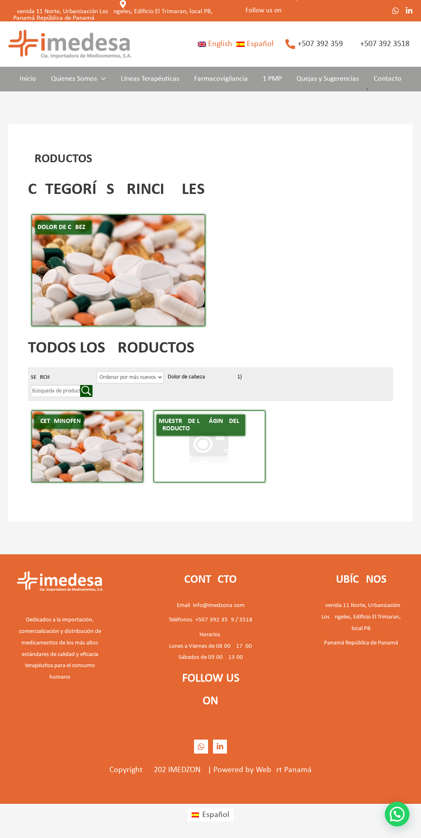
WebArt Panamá (284, 770)
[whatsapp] (395, 10)
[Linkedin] (409, 10)
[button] (101, 79)
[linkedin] (220, 747)
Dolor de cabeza (205, 377)
